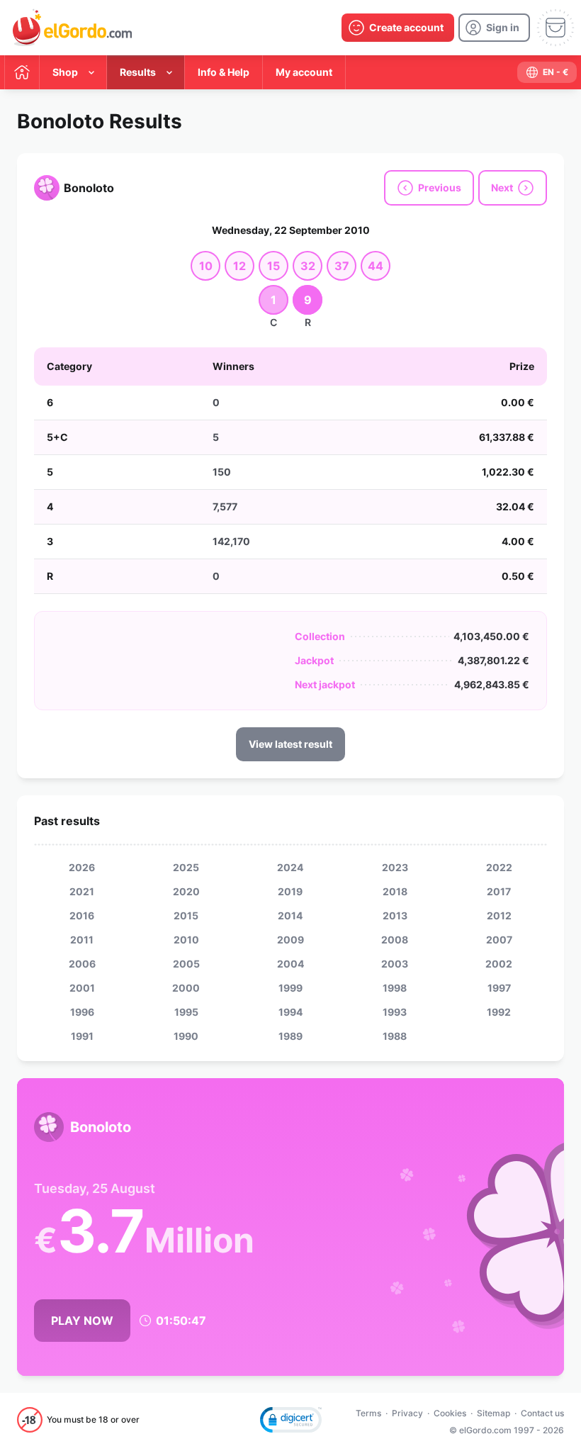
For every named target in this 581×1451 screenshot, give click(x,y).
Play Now (82, 1320)
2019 (290, 891)
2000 (186, 988)
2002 (498, 964)
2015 (186, 915)
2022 (499, 867)
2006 (82, 964)
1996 (82, 1012)
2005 (186, 964)
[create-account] (398, 27)
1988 (395, 1036)
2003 (394, 964)
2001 (82, 988)
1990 (186, 1036)
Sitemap (493, 1413)
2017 (499, 891)
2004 (290, 964)
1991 (82, 1036)
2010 (186, 940)
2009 (290, 940)
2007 (499, 940)
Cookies (450, 1413)
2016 (81, 915)
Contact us (542, 1413)
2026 (82, 867)
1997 (499, 988)
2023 (395, 867)
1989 (290, 1036)
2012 (499, 915)
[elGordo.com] (72, 28)
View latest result (290, 744)
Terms (368, 1413)
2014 (290, 915)
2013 (395, 915)
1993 (395, 1012)
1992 (499, 1012)
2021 (81, 891)
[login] (494, 27)
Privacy (407, 1413)
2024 (290, 867)
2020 (186, 891)
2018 (395, 891)
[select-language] (547, 72)
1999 (290, 988)
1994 (290, 1012)
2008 (394, 940)
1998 (395, 988)
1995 (186, 1012)
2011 (82, 940)
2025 (186, 867)
